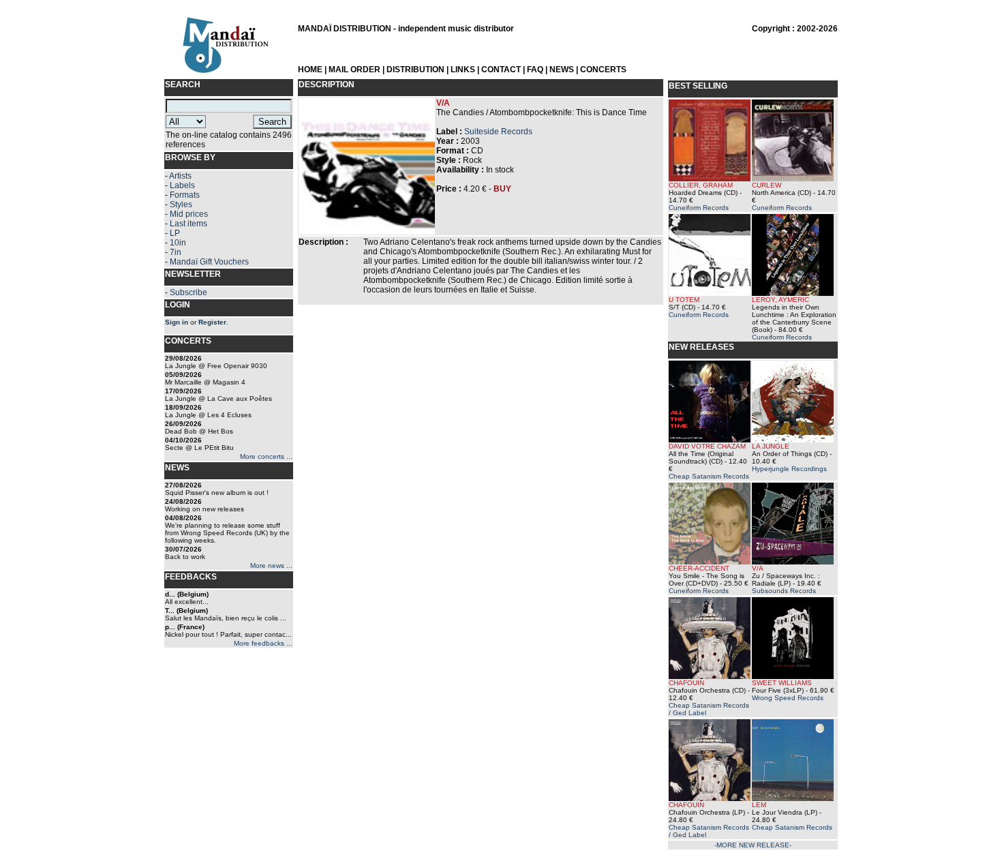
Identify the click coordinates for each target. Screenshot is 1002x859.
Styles (181, 204)
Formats (185, 195)
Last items (188, 223)
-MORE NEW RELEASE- (752, 845)
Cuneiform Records (699, 207)
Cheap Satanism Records (709, 476)
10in (178, 242)
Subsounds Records (784, 590)
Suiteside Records (498, 131)
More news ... (271, 565)
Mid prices (189, 214)
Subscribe (188, 292)
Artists (180, 176)
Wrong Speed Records (787, 698)
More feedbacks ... (263, 643)
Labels (182, 185)
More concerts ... (266, 456)
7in (175, 252)
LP (175, 233)
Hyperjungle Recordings (789, 468)
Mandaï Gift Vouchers (209, 262)
